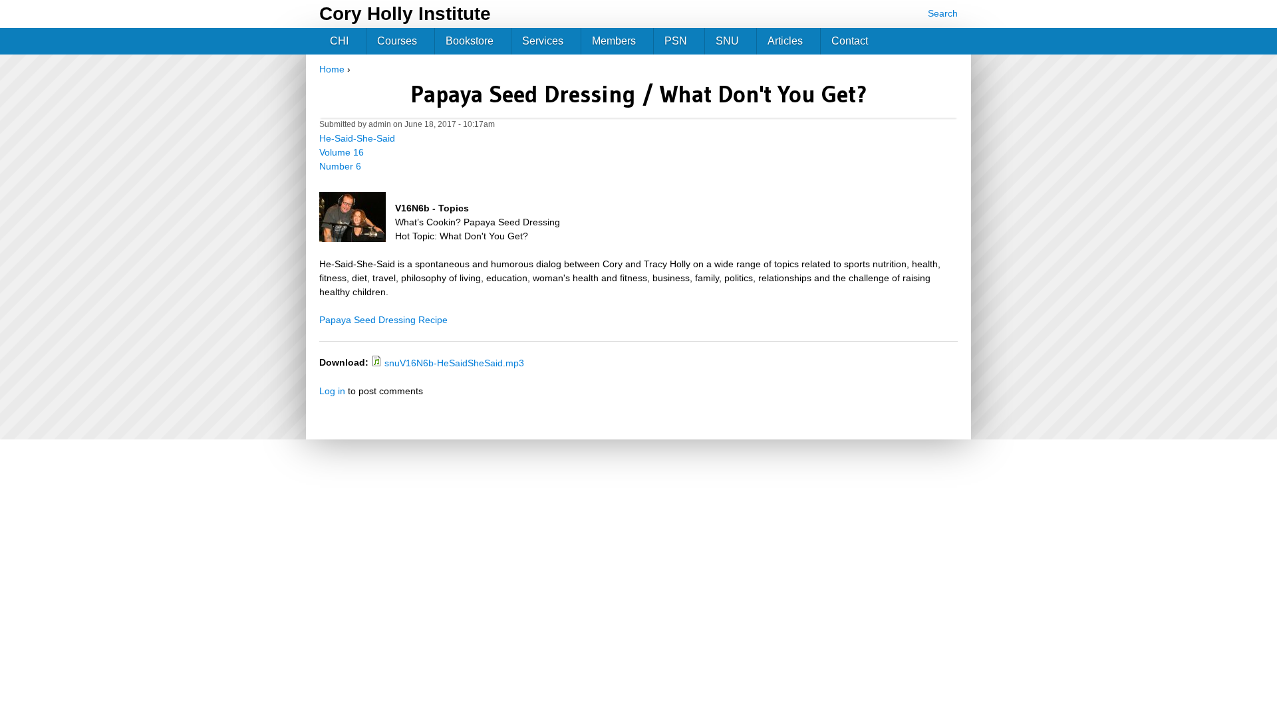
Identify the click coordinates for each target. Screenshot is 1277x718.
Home (332, 69)
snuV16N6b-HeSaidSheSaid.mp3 (454, 363)
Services (542, 41)
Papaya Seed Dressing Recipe (383, 319)
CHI (339, 41)
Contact (849, 41)
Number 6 (340, 166)
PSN (675, 41)
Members (614, 41)
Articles (785, 41)
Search (943, 13)
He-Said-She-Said (357, 138)
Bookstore (470, 41)
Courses (397, 41)
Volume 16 (341, 152)
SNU (727, 41)
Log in (332, 391)
